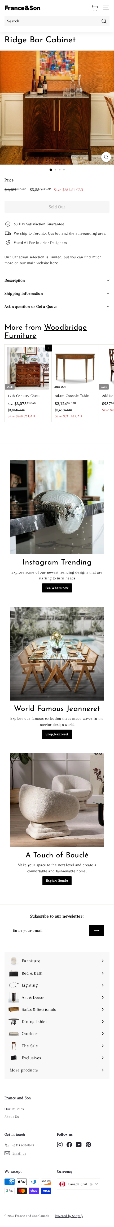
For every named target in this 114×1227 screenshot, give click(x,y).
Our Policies (14, 1109)
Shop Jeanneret (57, 734)
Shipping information (24, 293)
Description (15, 280)
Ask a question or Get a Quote (31, 306)
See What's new (57, 588)
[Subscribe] (96, 930)
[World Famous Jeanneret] (57, 654)
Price (9, 180)
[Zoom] (106, 157)
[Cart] (94, 8)
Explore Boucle (57, 880)
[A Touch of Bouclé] (57, 800)
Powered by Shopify (69, 1216)
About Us (12, 1117)
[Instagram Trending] (57, 507)
